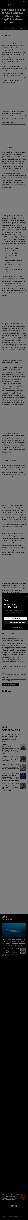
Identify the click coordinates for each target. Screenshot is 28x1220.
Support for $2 (15, 618)
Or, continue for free (16, 627)
